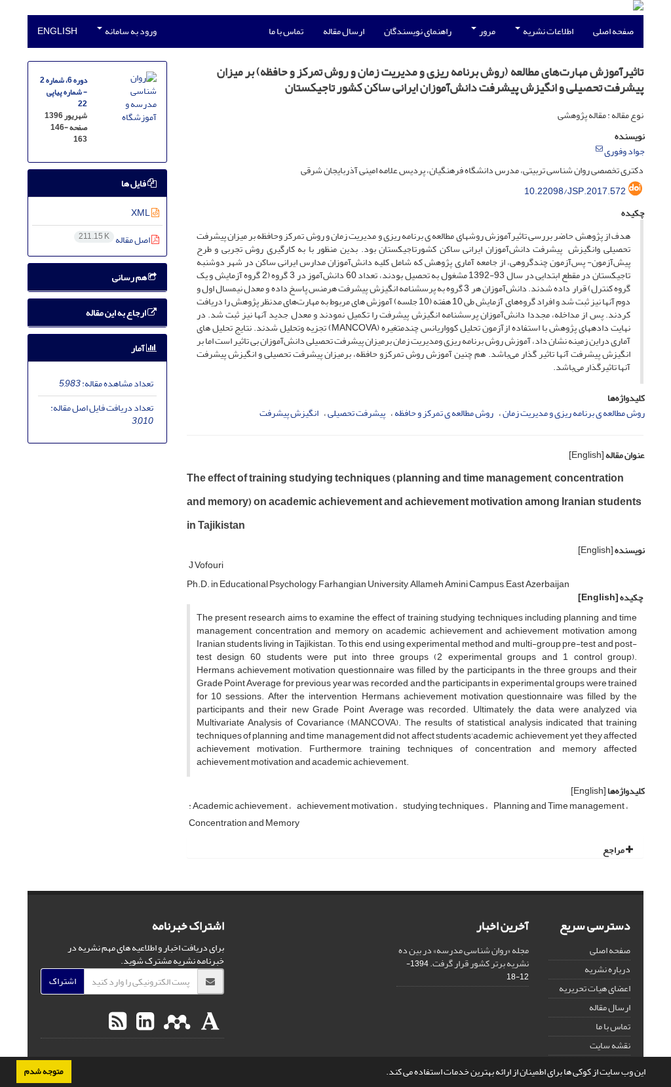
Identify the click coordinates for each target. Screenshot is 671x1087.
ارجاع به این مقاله (116, 312)
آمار (138, 348)
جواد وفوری (624, 151)
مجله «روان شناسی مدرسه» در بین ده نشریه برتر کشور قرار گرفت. (463, 956)
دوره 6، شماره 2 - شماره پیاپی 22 (63, 92)
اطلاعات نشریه (547, 31)
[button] (383, 1073)
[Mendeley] (175, 1022)
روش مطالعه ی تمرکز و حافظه (443, 413)
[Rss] (117, 1022)
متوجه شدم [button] (44, 1071)
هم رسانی (130, 277)
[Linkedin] (143, 1022)
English (57, 31)
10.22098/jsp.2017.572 (575, 191)
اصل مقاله (115, 240)
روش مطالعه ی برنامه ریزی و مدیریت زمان (574, 413)
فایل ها (134, 183)
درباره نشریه (607, 969)
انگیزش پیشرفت (288, 413)
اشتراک (62, 981)
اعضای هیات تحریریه (594, 988)
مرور (486, 31)
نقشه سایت (610, 1045)
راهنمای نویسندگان (417, 31)
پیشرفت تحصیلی (356, 413)
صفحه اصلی (613, 31)
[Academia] (208, 1022)
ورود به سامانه (130, 31)
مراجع (614, 850)
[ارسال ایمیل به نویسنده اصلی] (599, 148)
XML (141, 213)
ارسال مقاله (343, 31)
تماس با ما (286, 31)
